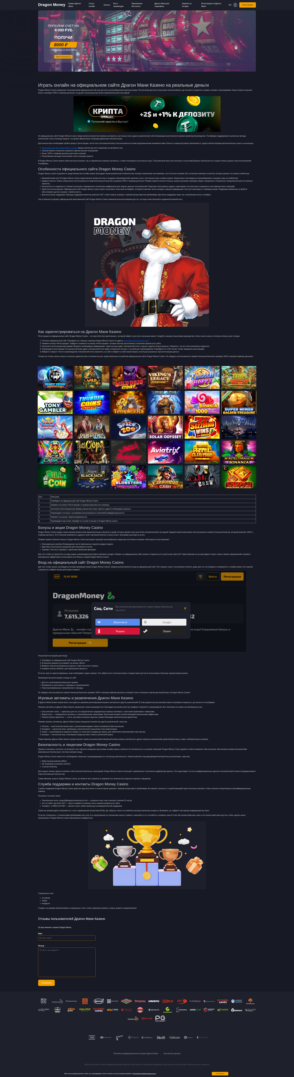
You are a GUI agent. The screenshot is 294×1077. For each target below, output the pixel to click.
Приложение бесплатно (136, 5)
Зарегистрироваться (63, 57)
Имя (40, 934)
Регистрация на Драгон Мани (211, 5)
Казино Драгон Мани (74, 5)
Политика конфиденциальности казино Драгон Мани (135, 1053)
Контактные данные (172, 1053)
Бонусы (107, 5)
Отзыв (41, 946)
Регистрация (247, 5)
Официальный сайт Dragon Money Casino (59, 148)
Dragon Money (51, 4)
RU (230, 5)
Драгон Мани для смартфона (161, 5)
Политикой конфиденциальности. (144, 1073)
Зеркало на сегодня (186, 5)
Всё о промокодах (118, 5)
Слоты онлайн (92, 5)
